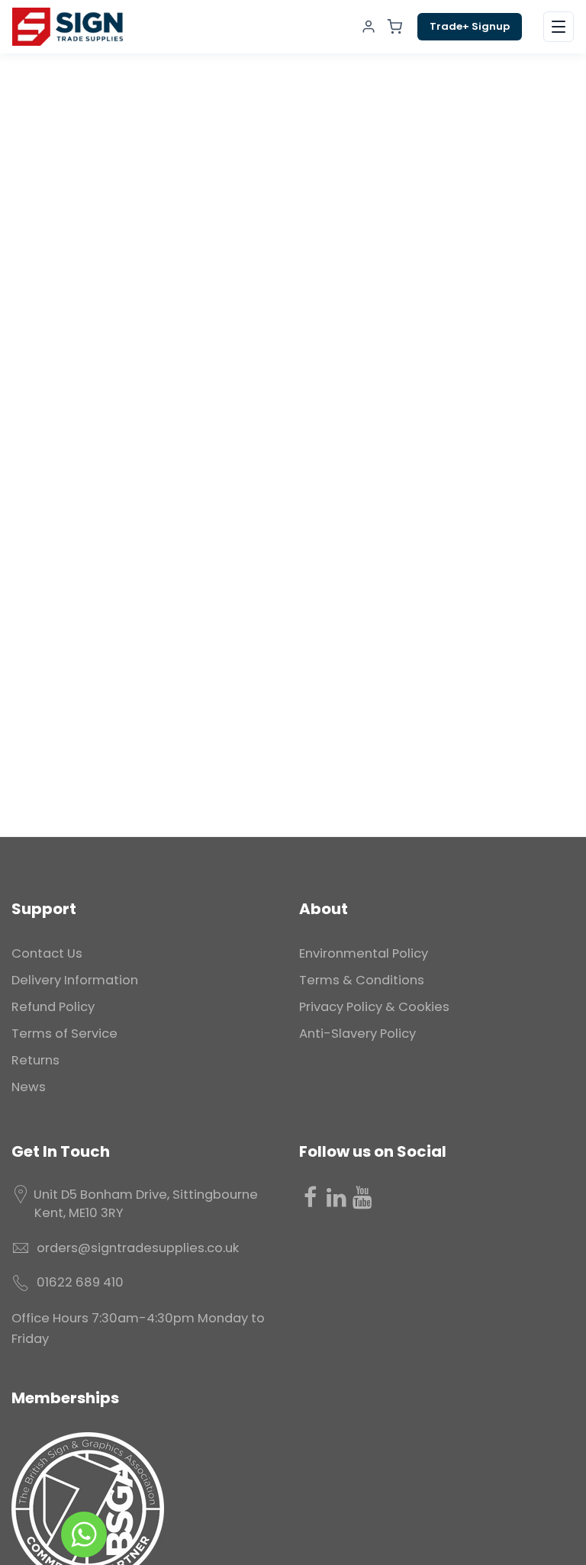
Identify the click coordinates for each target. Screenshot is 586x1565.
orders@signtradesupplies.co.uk (138, 1248)
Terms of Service (64, 1033)
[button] (558, 26)
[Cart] (394, 26)
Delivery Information (74, 980)
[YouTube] (362, 1197)
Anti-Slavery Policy (357, 1033)
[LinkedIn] (336, 1197)
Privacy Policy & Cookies (374, 1007)
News (28, 1087)
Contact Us (46, 953)
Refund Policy (53, 1007)
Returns (35, 1060)
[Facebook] (310, 1197)
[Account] (368, 26)
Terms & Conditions (361, 980)
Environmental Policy (363, 953)
